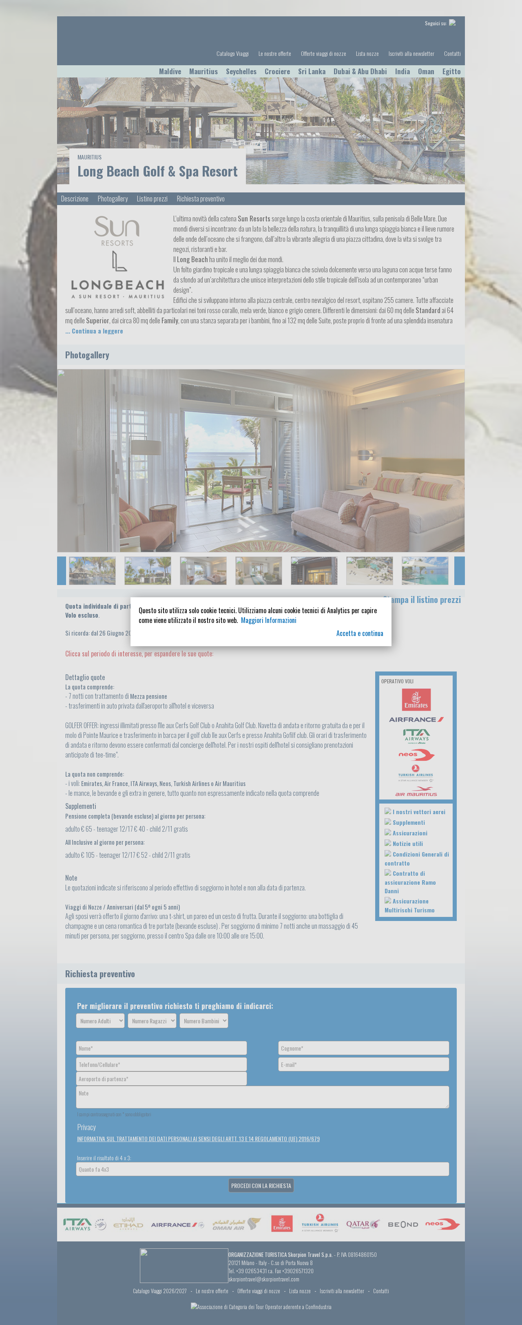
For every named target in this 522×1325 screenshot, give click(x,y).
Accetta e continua (359, 633)
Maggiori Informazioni (268, 620)
